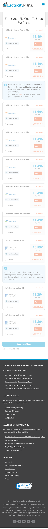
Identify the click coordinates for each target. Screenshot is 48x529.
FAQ (14, 400)
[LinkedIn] (24, 521)
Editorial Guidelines (11, 472)
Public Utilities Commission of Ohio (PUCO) (19, 443)
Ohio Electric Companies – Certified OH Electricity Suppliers (25, 437)
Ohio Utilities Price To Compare (15, 447)
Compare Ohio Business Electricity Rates (18, 385)
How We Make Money (12, 475)
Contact (37, 515)
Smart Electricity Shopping (14, 408)
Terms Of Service (28, 515)
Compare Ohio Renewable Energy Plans (18, 378)
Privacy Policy (16, 515)
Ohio (17, 4)
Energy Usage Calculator (13, 450)
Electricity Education (12, 411)
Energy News (9, 418)
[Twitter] (19, 521)
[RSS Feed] (33, 521)
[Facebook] (15, 521)
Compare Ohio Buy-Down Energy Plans (18, 382)
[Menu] (43, 5)
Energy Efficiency (10, 414)
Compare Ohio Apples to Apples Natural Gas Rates (22, 389)
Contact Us (8, 462)
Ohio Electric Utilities (12, 440)
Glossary (22, 400)
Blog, (11, 400)
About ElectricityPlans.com (14, 465)
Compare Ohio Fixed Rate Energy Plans (18, 375)
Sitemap (7, 479)
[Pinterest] (28, 521)
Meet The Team (10, 469)
